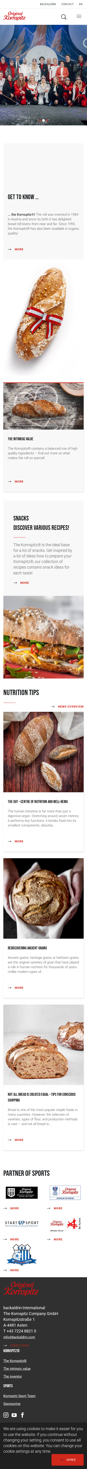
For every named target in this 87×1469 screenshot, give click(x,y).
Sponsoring (11, 1404)
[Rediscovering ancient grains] (43, 898)
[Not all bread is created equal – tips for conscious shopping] (43, 1044)
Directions (19, 1345)
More (18, 249)
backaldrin (48, 4)
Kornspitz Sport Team (19, 1396)
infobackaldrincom (19, 1337)
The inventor (12, 1376)
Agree (71, 1459)
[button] (82, 4)
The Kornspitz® (15, 1361)
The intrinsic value (17, 1369)
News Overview (70, 706)
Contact (67, 4)
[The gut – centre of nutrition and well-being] (43, 751)
